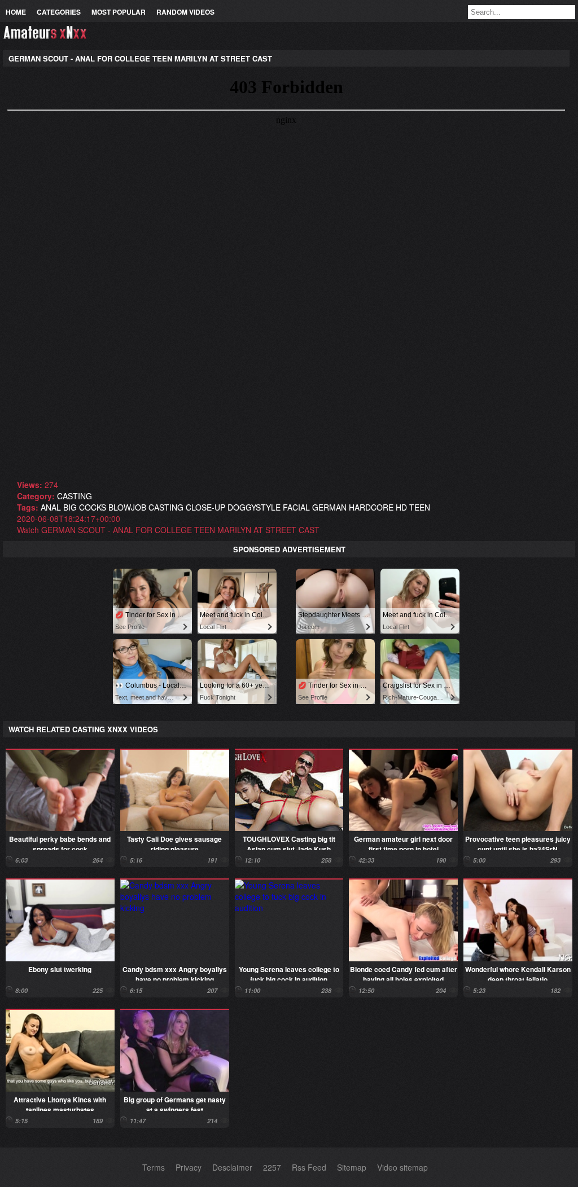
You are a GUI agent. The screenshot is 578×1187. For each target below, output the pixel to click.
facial (296, 507)
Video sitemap (402, 1167)
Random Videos (185, 12)
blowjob (127, 507)
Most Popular (118, 12)
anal (51, 507)
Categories (59, 12)
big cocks (84, 507)
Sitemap (351, 1167)
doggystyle (254, 507)
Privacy (189, 1167)
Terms (153, 1167)
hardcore (371, 507)
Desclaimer (232, 1167)
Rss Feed (309, 1167)
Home (16, 12)
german (329, 507)
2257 (272, 1167)
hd (401, 507)
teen (419, 507)
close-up (205, 507)
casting (74, 496)
